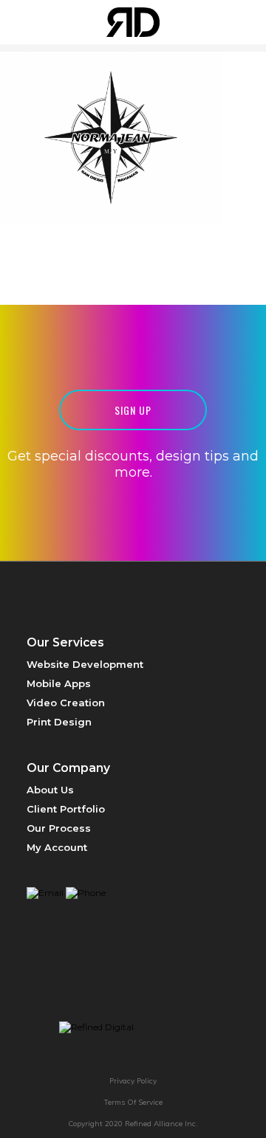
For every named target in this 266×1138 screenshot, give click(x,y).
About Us (50, 790)
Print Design (59, 722)
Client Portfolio (66, 809)
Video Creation (66, 702)
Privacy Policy (133, 1081)
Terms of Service (133, 1102)
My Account (57, 847)
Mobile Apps (59, 683)
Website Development (85, 664)
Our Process (59, 828)
